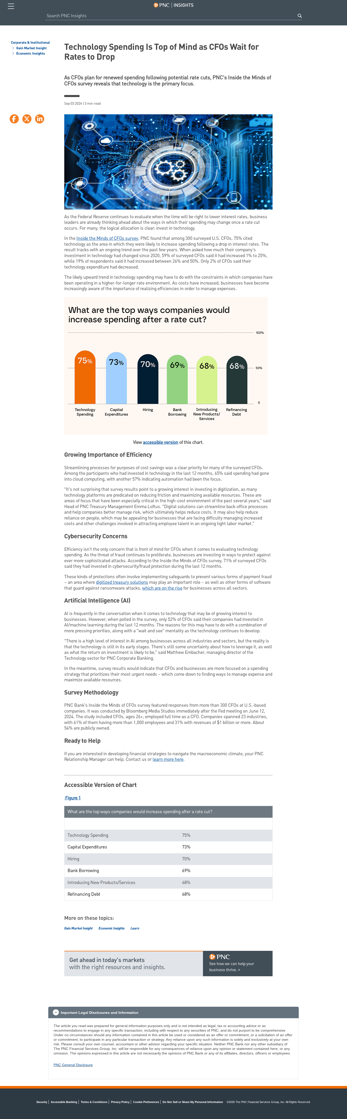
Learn (135, 928)
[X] (26, 118)
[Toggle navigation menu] (11, 6)
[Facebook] (14, 118)
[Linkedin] (39, 118)
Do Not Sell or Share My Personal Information (193, 1102)
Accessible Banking (64, 1102)
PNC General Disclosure (73, 1065)
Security (41, 1102)
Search (300, 16)
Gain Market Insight (31, 48)
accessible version (160, 442)
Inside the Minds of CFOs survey (107, 238)
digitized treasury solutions (122, 582)
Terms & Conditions (94, 1102)
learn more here (168, 759)
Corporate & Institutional (30, 43)
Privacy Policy (120, 1102)
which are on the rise (162, 588)
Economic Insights (30, 54)
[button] (173, 1012)
